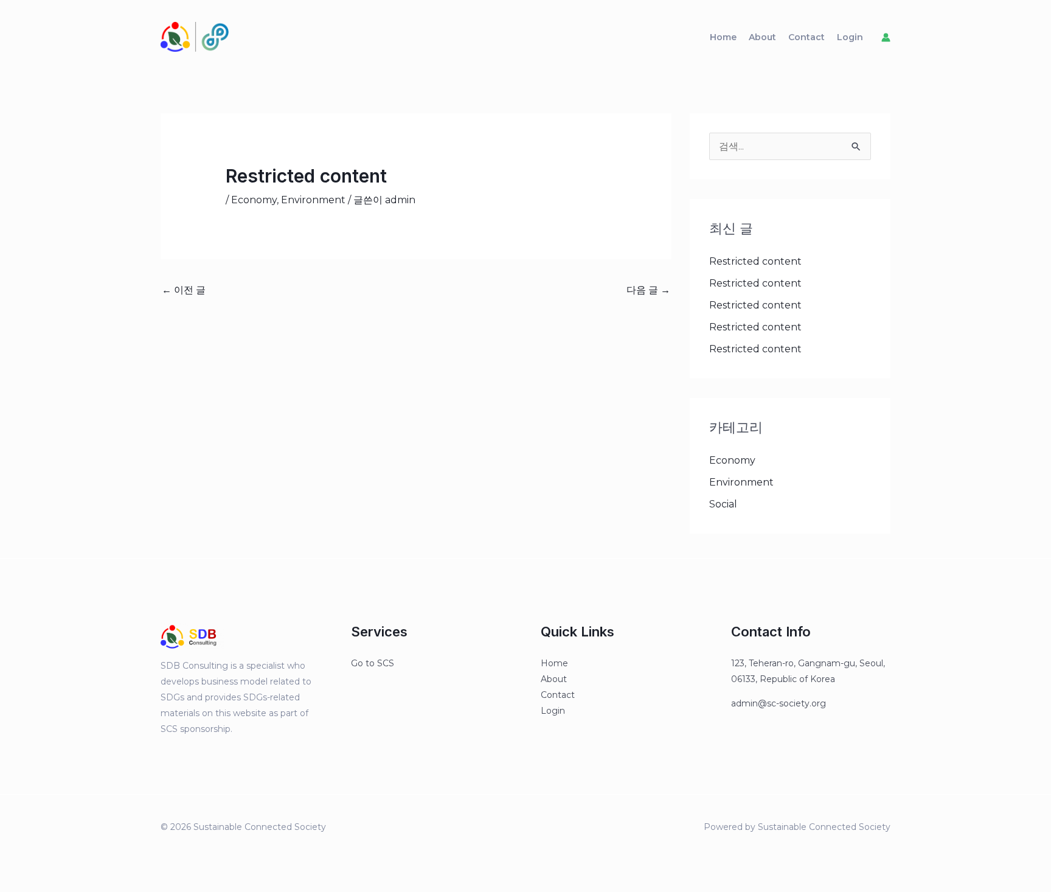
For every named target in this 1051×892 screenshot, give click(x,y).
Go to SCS (372, 663)
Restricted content (755, 261)
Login (850, 37)
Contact (806, 37)
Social (723, 504)
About (762, 37)
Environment (313, 200)
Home (723, 37)
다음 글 (648, 290)
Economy (254, 200)
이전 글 (184, 290)
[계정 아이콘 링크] (885, 37)
